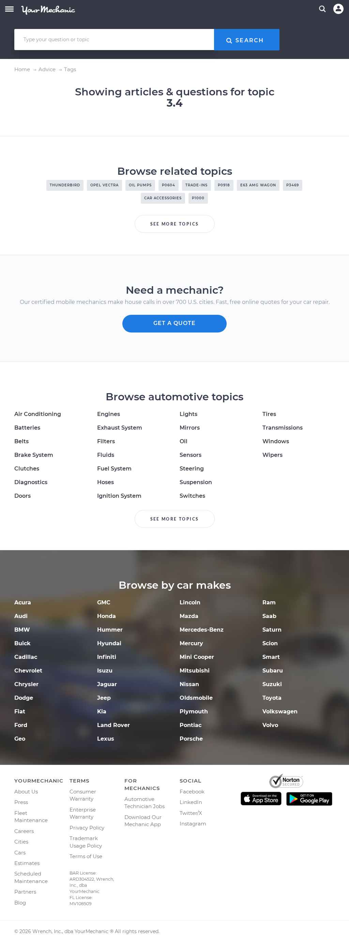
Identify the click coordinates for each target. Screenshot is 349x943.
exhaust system (119, 427)
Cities (21, 841)
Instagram (193, 823)
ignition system (119, 496)
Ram (269, 602)
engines (108, 414)
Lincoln (190, 602)
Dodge (23, 698)
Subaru (272, 670)
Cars (20, 852)
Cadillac (25, 657)
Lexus (105, 739)
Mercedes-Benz (202, 630)
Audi (21, 616)
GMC (103, 602)
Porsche (191, 739)
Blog (20, 902)
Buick (22, 643)
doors (22, 496)
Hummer (110, 630)
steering (192, 468)
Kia (101, 711)
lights (188, 414)
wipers (272, 455)
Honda (106, 616)
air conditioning (37, 414)
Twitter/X (191, 813)
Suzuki (272, 684)
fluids (105, 455)
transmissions (282, 427)
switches (192, 496)
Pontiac (190, 725)
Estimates (27, 863)
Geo (19, 739)
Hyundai (109, 643)
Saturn (272, 630)
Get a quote (174, 323)
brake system (33, 455)
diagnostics (30, 482)
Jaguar (107, 684)
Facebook (192, 791)
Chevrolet (28, 670)
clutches (26, 468)
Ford (20, 725)
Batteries (27, 427)
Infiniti (106, 657)
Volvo (270, 725)
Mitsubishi (195, 670)
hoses (105, 482)
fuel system (114, 468)
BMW (22, 630)
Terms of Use (86, 856)
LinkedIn (191, 802)
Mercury (191, 643)
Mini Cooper (197, 657)
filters (106, 441)
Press (21, 802)
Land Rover (113, 725)
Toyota (272, 698)
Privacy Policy (87, 827)
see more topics (174, 224)
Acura (22, 602)
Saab (269, 616)
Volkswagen (280, 711)
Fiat (19, 711)
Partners (25, 891)
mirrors (190, 427)
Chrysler (26, 684)
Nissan (189, 684)
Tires (269, 414)
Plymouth (194, 711)
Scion (270, 643)
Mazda (189, 616)
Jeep (104, 698)
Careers (24, 831)
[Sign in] (338, 8)
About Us (26, 791)
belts (21, 441)
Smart (271, 657)
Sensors (190, 455)
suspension (196, 482)
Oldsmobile (196, 698)
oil (183, 441)
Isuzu (104, 670)
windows (275, 441)
